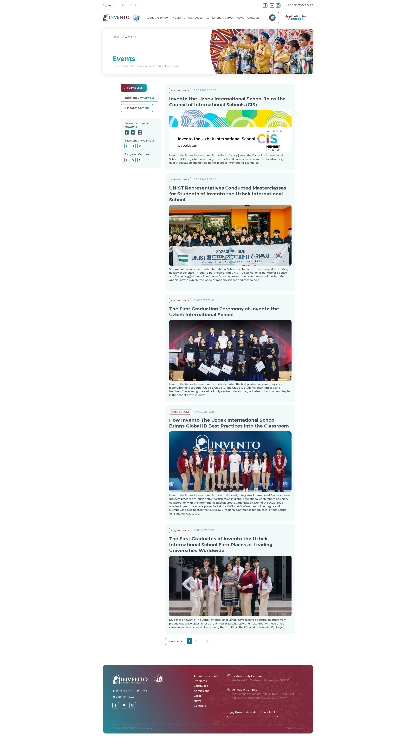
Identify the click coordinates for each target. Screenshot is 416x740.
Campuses (195, 17)
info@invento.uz (123, 696)
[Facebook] (265, 5)
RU (136, 5)
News (240, 17)
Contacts (253, 17)
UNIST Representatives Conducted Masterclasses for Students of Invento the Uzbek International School (227, 194)
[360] (272, 17)
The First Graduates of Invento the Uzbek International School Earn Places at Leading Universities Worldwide (221, 544)
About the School (157, 17)
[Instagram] (278, 5)
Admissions (213, 17)
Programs (178, 17)
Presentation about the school (255, 712)
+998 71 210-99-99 (299, 5)
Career (229, 17)
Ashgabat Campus (180, 90)
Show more (175, 641)
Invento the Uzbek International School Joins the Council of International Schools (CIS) (227, 101)
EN (124, 5)
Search (111, 5)
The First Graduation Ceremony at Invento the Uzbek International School (224, 311)
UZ (130, 5)
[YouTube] (272, 5)
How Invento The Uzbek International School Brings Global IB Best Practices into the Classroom (229, 423)
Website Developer (295, 728)
